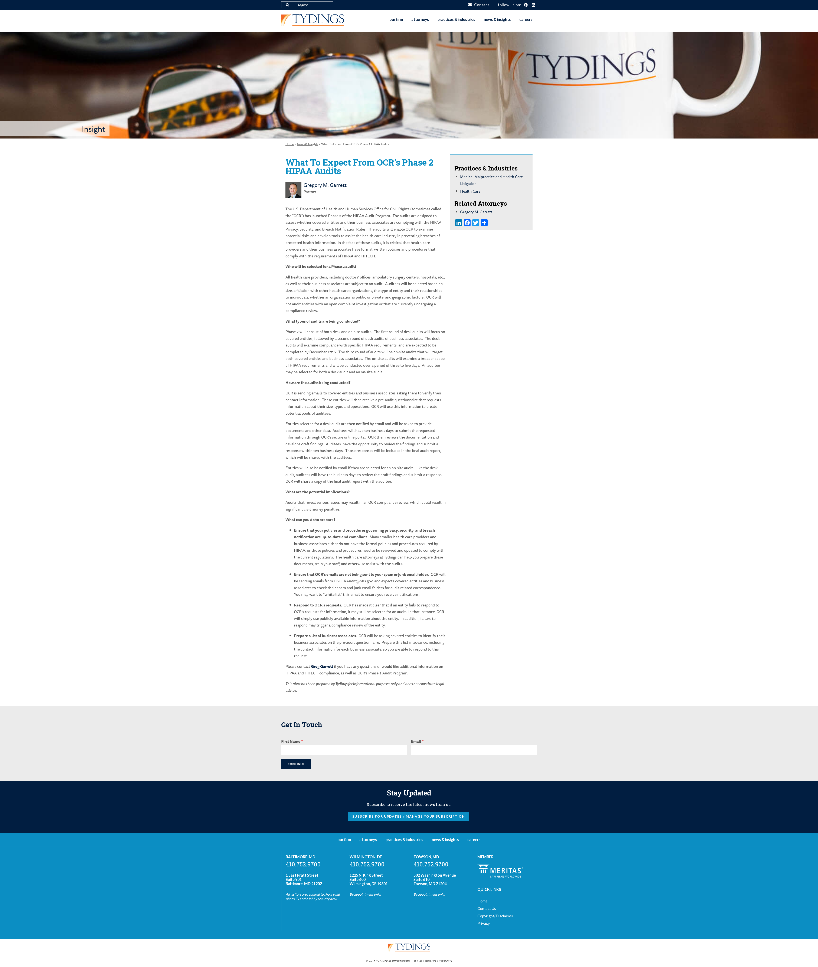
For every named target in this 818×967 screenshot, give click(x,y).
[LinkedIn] (533, 5)
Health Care (470, 191)
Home (289, 143)
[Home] (312, 24)
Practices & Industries (456, 19)
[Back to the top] (808, 957)
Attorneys (420, 19)
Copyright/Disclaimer (495, 916)
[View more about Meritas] (500, 876)
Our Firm (396, 19)
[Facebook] (526, 5)
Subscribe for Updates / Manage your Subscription (408, 816)
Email (416, 741)
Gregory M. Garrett (325, 185)
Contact (481, 4)
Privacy (483, 923)
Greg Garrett (322, 666)
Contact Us (486, 908)
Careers (526, 19)
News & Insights (497, 19)
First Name (290, 741)
